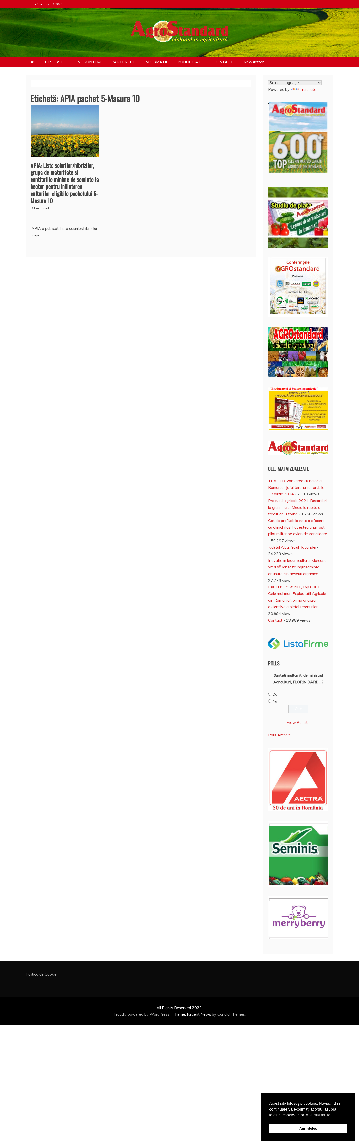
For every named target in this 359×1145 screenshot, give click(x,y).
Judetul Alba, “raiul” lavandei (292, 547)
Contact (275, 620)
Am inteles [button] (308, 1128)
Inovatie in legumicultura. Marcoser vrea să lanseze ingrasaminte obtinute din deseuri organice (298, 567)
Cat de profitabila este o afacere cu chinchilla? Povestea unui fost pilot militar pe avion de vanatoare (297, 527)
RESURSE (54, 62)
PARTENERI (122, 62)
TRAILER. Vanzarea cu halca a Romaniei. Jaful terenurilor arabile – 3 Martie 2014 (297, 487)
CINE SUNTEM (87, 62)
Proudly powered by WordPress (142, 1014)
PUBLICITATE (190, 62)
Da (274, 694)
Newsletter (254, 62)
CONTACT (223, 62)
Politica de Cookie (41, 974)
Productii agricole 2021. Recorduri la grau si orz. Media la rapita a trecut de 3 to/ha (297, 507)
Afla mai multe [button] (318, 1115)
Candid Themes (231, 1014)
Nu (274, 701)
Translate (308, 89)
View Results (298, 722)
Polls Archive (279, 734)
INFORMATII (155, 62)
